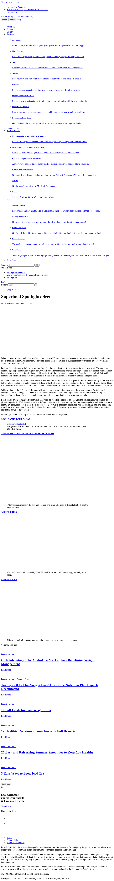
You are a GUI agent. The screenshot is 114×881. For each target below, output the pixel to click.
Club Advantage (48, 186)
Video (29, 303)
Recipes (10, 34)
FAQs (9, 837)
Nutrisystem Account (16, 7)
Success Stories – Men (44, 197)
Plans (9, 200)
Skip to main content (10, 2)
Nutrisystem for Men (32, 186)
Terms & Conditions (15, 842)
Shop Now (11, 260)
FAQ (3, 17)
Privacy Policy (13, 840)
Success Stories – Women (23, 197)
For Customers (13, 130)
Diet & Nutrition (21, 303)
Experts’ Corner (14, 128)
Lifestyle (10, 32)
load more (6, 784)
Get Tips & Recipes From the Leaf (27, 9)
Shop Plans (6, 806)
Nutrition (11, 27)
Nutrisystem (12, 12)
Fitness (10, 29)
